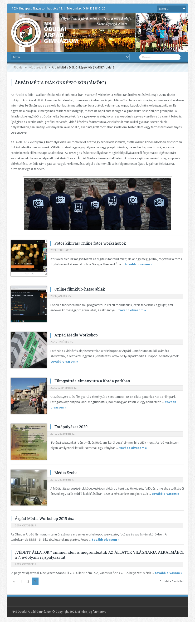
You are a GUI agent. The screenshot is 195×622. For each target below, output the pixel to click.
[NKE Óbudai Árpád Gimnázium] (44, 44)
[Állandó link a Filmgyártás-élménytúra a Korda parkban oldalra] (29, 396)
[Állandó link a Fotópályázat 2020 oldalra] (29, 442)
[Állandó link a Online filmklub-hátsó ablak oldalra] (29, 304)
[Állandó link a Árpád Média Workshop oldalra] (29, 350)
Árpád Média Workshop (76, 334)
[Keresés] (184, 57)
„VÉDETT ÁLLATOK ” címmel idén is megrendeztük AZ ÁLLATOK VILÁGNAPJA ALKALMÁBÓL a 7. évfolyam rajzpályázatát (99, 555)
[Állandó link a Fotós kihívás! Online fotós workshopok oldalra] (29, 258)
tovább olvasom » (138, 264)
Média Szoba (66, 472)
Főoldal (18, 67)
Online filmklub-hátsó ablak (79, 289)
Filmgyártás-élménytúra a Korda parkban (92, 380)
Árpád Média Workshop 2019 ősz (44, 518)
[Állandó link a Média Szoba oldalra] (29, 487)
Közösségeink (38, 67)
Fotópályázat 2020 (71, 426)
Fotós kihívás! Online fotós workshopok (90, 243)
